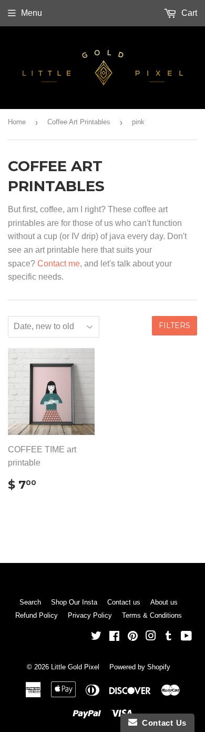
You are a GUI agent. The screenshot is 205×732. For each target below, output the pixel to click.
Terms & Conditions (152, 615)
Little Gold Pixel (75, 667)
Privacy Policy (90, 615)
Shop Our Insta (74, 602)
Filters (174, 325)
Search (30, 602)
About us (164, 602)
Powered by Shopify (139, 667)
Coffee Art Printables (78, 122)
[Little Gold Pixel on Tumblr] (168, 636)
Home (17, 122)
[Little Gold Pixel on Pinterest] (132, 636)
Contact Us (162, 722)
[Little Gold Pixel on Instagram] (151, 636)
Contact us (123, 602)
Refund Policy (36, 615)
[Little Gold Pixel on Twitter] (96, 636)
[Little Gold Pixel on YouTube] (186, 636)
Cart (188, 12)
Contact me (58, 263)
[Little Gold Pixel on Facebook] (114, 636)
